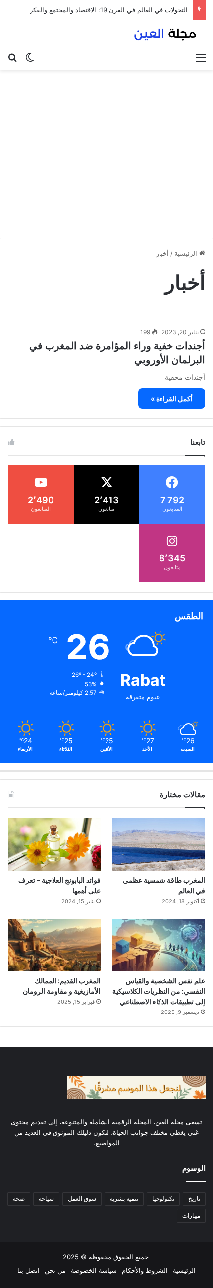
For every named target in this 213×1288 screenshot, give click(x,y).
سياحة (46, 1198)
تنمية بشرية (124, 1198)
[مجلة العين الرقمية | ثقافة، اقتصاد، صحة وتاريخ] (166, 34)
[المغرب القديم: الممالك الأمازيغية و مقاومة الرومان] (54, 945)
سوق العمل (82, 1198)
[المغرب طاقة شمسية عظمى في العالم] (158, 844)
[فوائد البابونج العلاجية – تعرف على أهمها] (54, 844)
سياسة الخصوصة (94, 1270)
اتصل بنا (28, 1270)
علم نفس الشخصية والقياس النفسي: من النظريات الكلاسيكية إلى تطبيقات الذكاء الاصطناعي (158, 991)
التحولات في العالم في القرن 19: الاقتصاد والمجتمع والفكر (109, 10)
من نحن (55, 1270)
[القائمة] (201, 57)
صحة (19, 1198)
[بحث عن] (12, 57)
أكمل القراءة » (172, 398)
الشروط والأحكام (145, 1270)
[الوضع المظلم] (30, 57)
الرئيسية (186, 253)
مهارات (191, 1215)
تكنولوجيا (163, 1198)
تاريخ (194, 1198)
